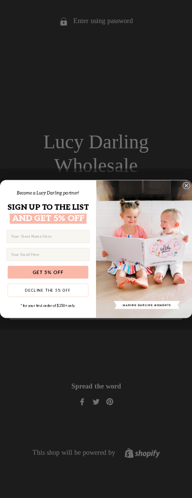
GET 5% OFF (48, 272)
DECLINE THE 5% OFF (47, 290)
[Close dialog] (186, 186)
